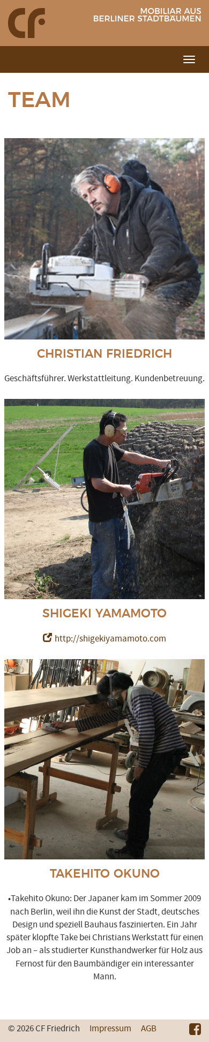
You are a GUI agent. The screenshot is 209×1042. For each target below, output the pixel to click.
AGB (148, 1029)
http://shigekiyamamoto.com (110, 639)
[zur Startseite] (26, 22)
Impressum (110, 1029)
